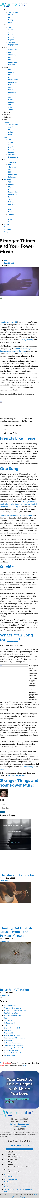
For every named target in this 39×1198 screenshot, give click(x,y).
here (2, 769)
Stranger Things (27, 339)
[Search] (2, 812)
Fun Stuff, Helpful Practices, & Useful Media (12, 92)
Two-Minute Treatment (12, 1053)
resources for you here (16, 775)
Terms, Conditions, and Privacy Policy (18, 1189)
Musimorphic (8, 1033)
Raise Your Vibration (14, 989)
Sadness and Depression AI (13, 1045)
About (6, 10)
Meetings (7, 1030)
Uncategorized (9, 1055)
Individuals (12, 65)
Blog (6, 119)
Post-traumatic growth (12, 1035)
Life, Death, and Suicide (12, 1028)
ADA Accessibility (14, 1172)
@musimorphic (30, 766)
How (5, 25)
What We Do (12, 1154)
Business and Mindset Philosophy (16, 1010)
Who (5, 47)
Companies (12, 50)
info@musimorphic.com (19, 1124)
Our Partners (13, 1159)
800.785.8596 (21, 1126)
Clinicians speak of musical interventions (16, 515)
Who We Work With (15, 1157)
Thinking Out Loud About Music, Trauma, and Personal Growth (18, 932)
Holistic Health (9, 1023)
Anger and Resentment (12, 1008)
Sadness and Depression (12, 1043)
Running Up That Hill (8, 322)
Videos (10, 70)
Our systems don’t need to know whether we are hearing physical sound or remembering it (18, 504)
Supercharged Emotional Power (15, 1048)
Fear (5, 1018)
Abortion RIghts (10, 1005)
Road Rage (8, 1040)
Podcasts (11, 72)
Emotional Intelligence (12, 1015)
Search (2, 805)
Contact (7, 112)
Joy (5, 1025)
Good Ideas (8, 1020)
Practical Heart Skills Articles (14, 1038)
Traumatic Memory (11, 1050)
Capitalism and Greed (11, 1013)
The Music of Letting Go (17, 875)
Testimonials (13, 12)
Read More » (4, 881)
